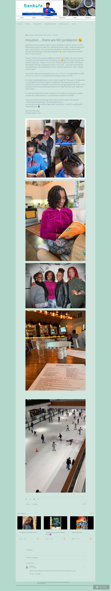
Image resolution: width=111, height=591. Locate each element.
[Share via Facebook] (26, 499)
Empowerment (37, 24)
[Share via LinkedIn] (34, 499)
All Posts (19, 24)
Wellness (27, 24)
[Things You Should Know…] (29, 522)
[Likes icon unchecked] (30, 574)
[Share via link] (38, 499)
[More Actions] (85, 567)
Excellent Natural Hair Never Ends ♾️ (55, 533)
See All (92, 513)
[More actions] (85, 35)
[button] (91, 24)
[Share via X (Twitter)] (30, 499)
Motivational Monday (50, 24)
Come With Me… (77, 532)
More (73, 24)
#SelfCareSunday (64, 24)
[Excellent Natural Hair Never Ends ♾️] (55, 522)
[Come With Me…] (82, 522)
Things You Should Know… (28, 532)
